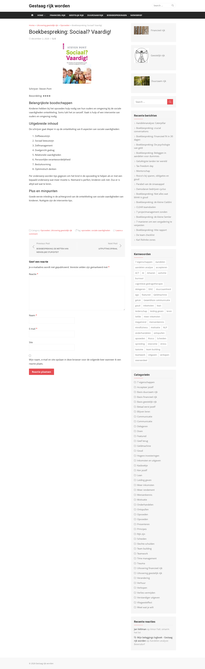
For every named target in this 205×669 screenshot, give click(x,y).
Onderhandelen (145, 504)
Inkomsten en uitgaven (149, 460)
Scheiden (161, 338)
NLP (165, 327)
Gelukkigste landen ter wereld (151, 161)
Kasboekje (142, 465)
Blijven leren (143, 411)
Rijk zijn (141, 533)
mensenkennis (156, 322)
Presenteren (143, 524)
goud (137, 305)
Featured (141, 436)
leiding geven (157, 311)
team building (153, 349)
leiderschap (141, 311)
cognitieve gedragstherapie (149, 283)
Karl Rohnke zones (145, 239)
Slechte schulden (145, 543)
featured (146, 294)
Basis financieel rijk (147, 396)
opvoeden (85, 230)
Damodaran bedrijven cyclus (151, 188)
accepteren (161, 267)
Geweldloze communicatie (157, 300)
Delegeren (142, 426)
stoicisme (152, 343)
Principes (142, 528)
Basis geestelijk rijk (147, 401)
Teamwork (142, 553)
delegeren (140, 289)
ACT (137, 272)
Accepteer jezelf (145, 387)
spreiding (140, 343)
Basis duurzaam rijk (147, 391)
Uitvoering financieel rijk (149, 568)
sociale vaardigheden (100, 230)
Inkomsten (148, 305)
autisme (162, 272)
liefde (138, 316)
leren (169, 311)
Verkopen (142, 587)
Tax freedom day (144, 165)
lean (159, 305)
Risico (151, 338)
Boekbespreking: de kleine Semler (153, 216)
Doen (140, 431)
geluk (138, 300)
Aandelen (160, 261)
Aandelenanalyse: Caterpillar (151, 123)
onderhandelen (143, 333)
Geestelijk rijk (76, 15)
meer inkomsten (152, 316)
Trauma (141, 563)
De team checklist (145, 234)
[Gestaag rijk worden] (32, 15)
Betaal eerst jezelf (146, 406)
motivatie (155, 327)
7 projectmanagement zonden (151, 211)
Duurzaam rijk (95, 15)
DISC (150, 289)
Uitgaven (152, 354)
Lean (139, 475)
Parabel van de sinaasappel (150, 184)
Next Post (108, 246)
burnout (139, 278)
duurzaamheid (163, 289)
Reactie (33, 274)
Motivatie (142, 499)
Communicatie (144, 416)
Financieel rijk (57, 15)
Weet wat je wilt (145, 607)
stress (163, 343)
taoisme (139, 349)
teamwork (140, 354)
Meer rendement (146, 489)
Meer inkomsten (145, 485)
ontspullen (159, 333)
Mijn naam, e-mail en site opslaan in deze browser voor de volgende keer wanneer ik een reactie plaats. (75, 361)
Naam (33, 315)
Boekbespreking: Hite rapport (151, 229)
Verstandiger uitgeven (148, 597)
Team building (144, 548)
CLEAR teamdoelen (146, 207)
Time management (147, 558)
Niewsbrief (136, 15)
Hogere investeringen (148, 455)
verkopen (164, 354)
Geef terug (142, 440)
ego (137, 294)
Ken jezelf (142, 470)
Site (31, 342)
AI (143, 272)
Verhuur (141, 582)
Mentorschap (143, 170)
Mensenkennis (144, 494)
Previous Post (52, 247)
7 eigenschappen (143, 261)
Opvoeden (65, 25)
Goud (140, 450)
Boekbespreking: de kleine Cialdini (154, 202)
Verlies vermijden (146, 592)
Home (40, 15)
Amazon (151, 272)
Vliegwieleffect (144, 602)
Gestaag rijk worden (49, 5)
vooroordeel (141, 360)
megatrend (140, 322)
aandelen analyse (144, 267)
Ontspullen (143, 509)
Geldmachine (160, 294)
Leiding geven (144, 480)
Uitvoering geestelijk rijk (47, 25)
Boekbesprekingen (117, 15)
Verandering (143, 577)
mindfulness (141, 327)
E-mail (33, 328)
